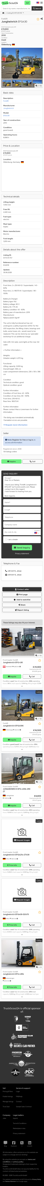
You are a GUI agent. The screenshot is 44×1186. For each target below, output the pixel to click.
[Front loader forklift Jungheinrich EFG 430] (22, 642)
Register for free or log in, (22, 440)
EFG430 (6, 115)
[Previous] (3, 68)
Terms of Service (10, 1181)
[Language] (38, 3)
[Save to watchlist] (37, 19)
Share (22, 605)
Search (38, 8)
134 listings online (10, 451)
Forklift (6, 101)
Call (33, 461)
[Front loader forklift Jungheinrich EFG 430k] (22, 953)
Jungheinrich (8, 108)
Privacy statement (22, 553)
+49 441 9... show (14, 571)
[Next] (40, 68)
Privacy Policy (36, 1179)
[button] (41, 3)
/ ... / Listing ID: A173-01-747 (13, 13)
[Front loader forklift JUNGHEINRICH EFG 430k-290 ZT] (22, 768)
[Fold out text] (22, 686)
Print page (23, 594)
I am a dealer (13, 539)
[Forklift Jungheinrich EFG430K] (22, 705)
